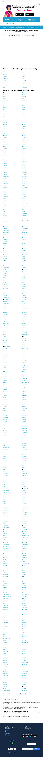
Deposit (23, 211)
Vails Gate (25, 628)
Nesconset (5, 443)
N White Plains (7, 438)
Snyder (4, 589)
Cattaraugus (5, 170)
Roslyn (4, 551)
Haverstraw (24, 310)
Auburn (23, 113)
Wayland (4, 653)
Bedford (4, 131)
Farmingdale (24, 252)
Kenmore (5, 356)
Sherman (5, 578)
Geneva (23, 275)
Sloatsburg (5, 587)
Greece (23, 290)
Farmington (5, 254)
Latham (23, 371)
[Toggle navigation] (39, 1)
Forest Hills (5, 82)
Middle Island (5, 415)
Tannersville (24, 614)
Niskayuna (5, 458)
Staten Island (5, 74)
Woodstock (24, 682)
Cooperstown (5, 196)
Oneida (23, 477)
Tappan (4, 617)
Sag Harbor (6, 557)
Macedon (6, 391)
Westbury (5, 666)
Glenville (23, 282)
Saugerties (5, 565)
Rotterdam (5, 553)
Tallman (5, 615)
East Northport (25, 228)
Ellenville (24, 239)
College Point (5, 192)
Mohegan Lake (25, 424)
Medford (4, 410)
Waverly (23, 651)
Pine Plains (5, 505)
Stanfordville (5, 605)
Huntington (5, 334)
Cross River (5, 203)
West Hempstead (25, 658)
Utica (4, 628)
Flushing (24, 72)
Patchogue (5, 492)
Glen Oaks (24, 279)
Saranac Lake (5, 563)
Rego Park (24, 85)
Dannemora (26, 206)
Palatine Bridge (6, 490)
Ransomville (24, 529)
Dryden (23, 217)
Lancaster (24, 369)
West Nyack (24, 660)
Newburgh (24, 454)
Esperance (5, 248)
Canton (23, 163)
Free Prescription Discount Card (11, 727)
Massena (23, 404)
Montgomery (24, 428)
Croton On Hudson (25, 203)
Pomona (23, 510)
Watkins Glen (5, 651)
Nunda (23, 467)
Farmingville (24, 254)
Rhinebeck (5, 535)
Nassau (23, 441)
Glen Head (5, 279)
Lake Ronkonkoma (25, 365)
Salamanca (24, 559)
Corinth (23, 198)
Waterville (5, 649)
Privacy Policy (8, 735)
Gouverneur (5, 286)
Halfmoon (6, 299)
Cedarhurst (5, 172)
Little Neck (24, 380)
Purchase (24, 523)
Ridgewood (25, 82)
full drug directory (28, 693)
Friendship (24, 267)
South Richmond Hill (7, 596)
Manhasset (5, 397)
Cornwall (24, 200)
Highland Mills (5, 319)
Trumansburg (5, 622)
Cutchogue (5, 205)
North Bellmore (25, 460)
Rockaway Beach (6, 542)
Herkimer (24, 314)
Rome (23, 546)
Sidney (4, 581)
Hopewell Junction (6, 329)
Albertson (24, 96)
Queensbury (24, 527)
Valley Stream (24, 632)
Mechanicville (24, 408)
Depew (4, 211)
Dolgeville (5, 215)
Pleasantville (24, 508)
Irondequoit (24, 338)
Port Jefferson (5, 516)
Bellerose (24, 133)
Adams (5, 92)
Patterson (24, 492)
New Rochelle (5, 449)
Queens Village (6, 527)
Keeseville (24, 353)
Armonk (23, 109)
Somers (4, 590)
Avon (4, 116)
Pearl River (24, 494)
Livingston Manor (25, 382)
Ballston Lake (24, 120)
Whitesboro (24, 669)
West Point (5, 662)
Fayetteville (5, 256)
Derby (4, 213)
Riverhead (24, 539)
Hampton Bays (6, 303)
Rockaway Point (6, 544)
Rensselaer (24, 533)
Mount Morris (24, 434)
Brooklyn (5, 71)
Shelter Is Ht (5, 576)
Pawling (4, 494)
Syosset (4, 612)
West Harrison (5, 658)
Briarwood (5, 148)
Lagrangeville (24, 362)
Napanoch (5, 440)
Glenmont (24, 280)
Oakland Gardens (25, 471)
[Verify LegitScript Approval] (12, 742)
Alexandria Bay (6, 100)
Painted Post (26, 488)
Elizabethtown (5, 239)
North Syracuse (6, 463)
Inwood (4, 338)
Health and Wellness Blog (29, 729)
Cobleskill (24, 189)
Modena (4, 424)
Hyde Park (5, 336)
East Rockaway (25, 232)
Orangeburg (5, 480)
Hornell (23, 329)
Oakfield (4, 471)
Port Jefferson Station (26, 516)
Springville (24, 601)
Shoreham (24, 579)
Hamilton (5, 301)
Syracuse (24, 83)
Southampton (24, 598)
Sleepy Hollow (5, 585)
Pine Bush (24, 503)
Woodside (5, 682)
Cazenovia (24, 170)
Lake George (5, 363)
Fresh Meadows (6, 267)
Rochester (5, 76)
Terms (6, 731)
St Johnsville (5, 603)
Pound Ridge (24, 521)
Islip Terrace (5, 344)
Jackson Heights (6, 78)
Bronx (4, 72)
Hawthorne (5, 312)
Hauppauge (5, 310)
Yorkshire (24, 688)
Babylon (25, 117)
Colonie (23, 192)
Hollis (4, 325)
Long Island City (6, 85)
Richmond (5, 537)
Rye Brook (24, 555)
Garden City (5, 271)
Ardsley (4, 109)
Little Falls (5, 380)
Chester (4, 181)
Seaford (4, 572)
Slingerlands (24, 585)
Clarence (4, 185)
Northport (5, 465)
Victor (4, 636)
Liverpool (5, 382)
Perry (4, 499)
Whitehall (5, 669)
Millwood (5, 423)
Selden (23, 572)
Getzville (4, 277)
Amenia (23, 102)
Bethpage (24, 137)
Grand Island (5, 288)
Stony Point (24, 609)
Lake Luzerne (24, 363)
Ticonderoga (24, 618)
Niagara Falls (24, 456)
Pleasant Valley (6, 508)
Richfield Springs (25, 535)
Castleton (24, 167)
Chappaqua (24, 178)
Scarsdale (5, 567)
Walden (23, 638)
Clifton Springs (25, 187)
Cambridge (5, 159)
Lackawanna (5, 362)
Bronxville (24, 152)
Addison (23, 92)
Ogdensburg (24, 473)
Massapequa (24, 402)
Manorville (5, 399)
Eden (4, 237)
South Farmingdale (25, 592)
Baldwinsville (5, 120)
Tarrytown (24, 617)
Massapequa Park (6, 404)
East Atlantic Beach (25, 220)
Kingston (5, 359)
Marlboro (24, 401)
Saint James (5, 559)
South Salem (24, 596)
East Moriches (5, 228)
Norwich (4, 467)
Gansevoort (26, 269)
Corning (4, 200)
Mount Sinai (5, 435)
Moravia (4, 432)
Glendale (4, 280)
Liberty (23, 376)
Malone (4, 393)
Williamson (5, 673)
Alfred (23, 100)
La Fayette (25, 360)
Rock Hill (24, 540)
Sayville (23, 565)
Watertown (24, 647)
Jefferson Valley (25, 348)
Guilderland (24, 297)
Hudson (4, 332)
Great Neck (25, 87)
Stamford (24, 603)
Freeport (23, 265)
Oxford (4, 486)
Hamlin (23, 301)
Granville (24, 288)
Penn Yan (24, 497)
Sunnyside (24, 611)
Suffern (4, 611)
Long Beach (5, 385)
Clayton (23, 185)
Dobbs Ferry (24, 213)
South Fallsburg (6, 592)
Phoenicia (24, 501)
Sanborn (23, 561)
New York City (5, 452)
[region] (21, 51)
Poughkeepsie (24, 519)
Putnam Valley (5, 525)
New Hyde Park (6, 447)
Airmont (4, 94)
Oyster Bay (24, 486)
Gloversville (5, 284)
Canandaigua (24, 161)
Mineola (23, 423)
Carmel (23, 165)
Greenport (5, 293)
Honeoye (24, 325)
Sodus (23, 589)
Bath (4, 126)
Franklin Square (6, 263)
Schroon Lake (24, 568)
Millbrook (24, 419)
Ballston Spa (5, 122)
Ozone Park (5, 488)
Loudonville (5, 387)
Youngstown (24, 690)
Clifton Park (5, 187)
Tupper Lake (24, 624)
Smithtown (24, 587)
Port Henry (24, 514)
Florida (23, 258)
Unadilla (6, 626)
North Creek (24, 462)
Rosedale (24, 550)
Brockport (24, 150)
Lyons (23, 389)
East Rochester (6, 232)
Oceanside (5, 473)
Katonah (6, 354)
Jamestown (5, 348)
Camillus (4, 161)
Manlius (23, 397)
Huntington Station (25, 334)
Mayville (4, 408)
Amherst (4, 103)
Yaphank (25, 686)
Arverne (4, 111)
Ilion (24, 336)
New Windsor (5, 451)
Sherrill (23, 578)
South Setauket (6, 598)
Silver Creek (24, 581)
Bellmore (5, 135)
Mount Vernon (25, 435)
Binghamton (24, 139)
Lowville (23, 387)
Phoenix (4, 503)
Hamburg (24, 299)
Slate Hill (24, 583)
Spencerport (24, 600)
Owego (23, 484)
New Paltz (24, 447)
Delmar (23, 209)
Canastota (5, 163)
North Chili (5, 462)
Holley (23, 323)
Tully (4, 624)
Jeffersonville (5, 350)
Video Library (26, 732)
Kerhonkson (24, 356)
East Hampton (25, 224)
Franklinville (24, 263)
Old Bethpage (5, 475)
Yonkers (4, 80)
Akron (23, 94)
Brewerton (24, 144)
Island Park (24, 340)
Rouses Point (24, 553)
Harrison (4, 307)
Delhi (4, 209)
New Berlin (24, 443)
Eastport (23, 235)
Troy (23, 620)
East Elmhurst (24, 223)
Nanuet (23, 437)
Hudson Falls (24, 332)
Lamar (4, 369)
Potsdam (5, 519)
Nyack (4, 469)
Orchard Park (24, 480)
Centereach (5, 174)
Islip (23, 342)
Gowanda (24, 286)
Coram (4, 198)
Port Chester (24, 512)
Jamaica (24, 74)
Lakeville (4, 367)
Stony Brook (5, 609)
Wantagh (5, 642)
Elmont (4, 245)
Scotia (4, 570)
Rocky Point (5, 546)
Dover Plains (5, 217)
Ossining (4, 482)
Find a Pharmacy (27, 727)
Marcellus (24, 399)
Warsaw (23, 644)
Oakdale (25, 469)
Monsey (23, 426)
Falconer (23, 250)
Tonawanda (5, 620)
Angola (23, 105)
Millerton (24, 421)
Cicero (23, 183)
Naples (23, 440)
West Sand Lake (25, 662)
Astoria (24, 78)
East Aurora (5, 223)
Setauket (24, 574)
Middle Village (24, 415)
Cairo (25, 156)
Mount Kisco (5, 434)
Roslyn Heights (25, 551)
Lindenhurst (24, 378)
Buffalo (24, 76)
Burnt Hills (5, 155)
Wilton (4, 677)
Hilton (23, 319)
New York (24, 71)
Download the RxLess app (27, 734)
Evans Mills (24, 248)
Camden (23, 159)
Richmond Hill (25, 537)
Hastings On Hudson (26, 308)
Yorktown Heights (6, 690)
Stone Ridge (24, 607)
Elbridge (23, 237)
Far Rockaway (5, 252)
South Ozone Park (25, 594)
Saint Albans (24, 557)
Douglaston (24, 215)
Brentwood (5, 144)
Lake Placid (5, 365)
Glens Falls (5, 282)
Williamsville (24, 673)
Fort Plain (24, 262)
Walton (4, 640)
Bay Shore (24, 126)
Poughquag (5, 521)
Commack (5, 194)
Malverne (5, 395)
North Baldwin (5, 460)
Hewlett (4, 316)
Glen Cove (24, 277)
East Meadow (24, 226)
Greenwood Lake (6, 297)
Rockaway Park (25, 542)
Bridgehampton (25, 148)
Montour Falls (24, 430)
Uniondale (24, 626)
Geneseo (4, 275)
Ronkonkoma (5, 548)
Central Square (6, 176)
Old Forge (24, 475)
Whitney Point (25, 671)
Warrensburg (5, 644)
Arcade (23, 107)
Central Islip (24, 174)
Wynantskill (5, 686)
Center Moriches (25, 172)
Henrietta (5, 314)
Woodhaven (5, 680)
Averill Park (24, 114)
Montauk (4, 428)
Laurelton (5, 373)
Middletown (5, 419)
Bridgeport (5, 150)
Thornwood (5, 618)
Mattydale (24, 406)
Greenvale (24, 293)
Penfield (4, 497)
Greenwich (24, 295)
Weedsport (5, 655)
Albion (4, 98)
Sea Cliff (23, 570)
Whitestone (5, 671)
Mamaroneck (24, 395)
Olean (4, 477)
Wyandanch (24, 684)
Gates (23, 273)
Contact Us (7, 734)
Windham (24, 677)
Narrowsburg (5, 441)
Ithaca (23, 344)
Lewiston (4, 376)
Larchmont (5, 371)
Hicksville (24, 316)
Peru (23, 499)
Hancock (23, 303)
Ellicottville (5, 241)
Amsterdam (5, 105)
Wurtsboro (5, 684)
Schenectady (5, 568)
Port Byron (5, 512)
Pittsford (24, 505)
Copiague (24, 196)
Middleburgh (5, 417)
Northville (24, 465)
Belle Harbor (5, 133)
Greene (4, 291)
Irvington (5, 340)
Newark (23, 452)
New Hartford (24, 445)
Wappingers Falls (25, 642)
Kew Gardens (5, 357)
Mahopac (24, 391)
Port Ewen (5, 514)
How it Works (7, 728)
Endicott (4, 246)
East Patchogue (6, 230)
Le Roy (4, 374)
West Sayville (5, 664)
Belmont (4, 137)
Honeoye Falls (5, 327)
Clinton (4, 189)
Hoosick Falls (24, 327)
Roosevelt (24, 548)
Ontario (23, 479)
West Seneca (24, 664)
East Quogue (24, 230)
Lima (4, 378)
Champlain (5, 178)
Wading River (7, 638)
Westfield (24, 666)
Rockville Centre (25, 544)
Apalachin (5, 107)
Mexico (23, 413)
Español (6, 738)
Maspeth (4, 402)
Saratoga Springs (25, 563)
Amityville (24, 103)
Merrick (4, 413)
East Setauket (5, 234)
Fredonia (4, 265)
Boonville (24, 142)
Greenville (5, 295)
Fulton (4, 269)
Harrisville (24, 307)
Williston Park (5, 675)
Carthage (5, 167)
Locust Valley (24, 384)
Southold (5, 600)
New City (4, 445)
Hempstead (24, 312)
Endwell (23, 246)
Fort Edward (5, 262)
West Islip (5, 660)
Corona (4, 83)
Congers (23, 194)
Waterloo (5, 647)
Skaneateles (5, 583)
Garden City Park (25, 271)
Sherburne (24, 576)
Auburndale (5, 114)
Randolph (6, 529)
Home (4, 23)
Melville (4, 412)
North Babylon (25, 458)
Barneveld (5, 124)
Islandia (4, 342)
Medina (23, 410)
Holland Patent (6, 323)
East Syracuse (24, 234)
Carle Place (5, 165)
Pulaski (4, 523)
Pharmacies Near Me (28, 728)
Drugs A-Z (26, 726)
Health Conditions (27, 730)
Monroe (4, 426)
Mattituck (5, 406)
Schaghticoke (24, 567)
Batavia (23, 124)
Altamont (5, 102)
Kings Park (24, 357)
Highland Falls (25, 318)
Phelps (4, 501)
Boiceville (5, 142)
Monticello (5, 430)
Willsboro (24, 675)
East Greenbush (6, 224)
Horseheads (5, 330)
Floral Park (5, 258)
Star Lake (24, 605)
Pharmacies (8, 23)
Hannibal (4, 305)
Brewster (5, 146)
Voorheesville (24, 636)
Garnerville (5, 273)
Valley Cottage (5, 632)
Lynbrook (5, 389)
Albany (4, 87)
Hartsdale (5, 308)
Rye (4, 555)
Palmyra (23, 490)
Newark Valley (5, 454)
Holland (23, 321)
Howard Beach (25, 330)
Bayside (23, 128)
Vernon (4, 634)
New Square (24, 449)
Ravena (4, 531)
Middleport (24, 417)
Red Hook (24, 531)
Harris (23, 305)
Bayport (4, 128)
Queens (25, 525)
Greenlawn (24, 291)
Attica (4, 113)
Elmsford (24, 245)
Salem (4, 561)
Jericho (23, 350)
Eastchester (5, 235)
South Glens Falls (6, 594)
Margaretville (5, 401)
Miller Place (5, 421)
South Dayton (24, 590)
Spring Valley (5, 601)
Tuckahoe (24, 622)
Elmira (23, 243)
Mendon (23, 412)
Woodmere (24, 680)
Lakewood (24, 367)
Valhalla (23, 630)
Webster (23, 653)
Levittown (24, 374)
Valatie (4, 630)
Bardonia (24, 122)
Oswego (23, 482)
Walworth (24, 640)
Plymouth (5, 510)
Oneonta (4, 479)
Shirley (4, 579)
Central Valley (24, 176)
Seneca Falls (5, 574)
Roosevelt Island (6, 550)
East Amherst (6, 221)
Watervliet (24, 649)
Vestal (23, 634)
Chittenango (5, 183)
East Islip (4, 226)
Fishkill (23, 256)
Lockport (4, 384)
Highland (5, 318)
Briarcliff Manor (25, 146)
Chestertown (24, 181)
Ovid (4, 484)
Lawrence (24, 373)
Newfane (4, 456)
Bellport (23, 135)
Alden (23, 98)
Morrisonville (24, 432)
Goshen (23, 284)
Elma (23, 241)
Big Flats (4, 139)
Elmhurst (24, 80)
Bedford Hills (24, 131)
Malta (23, 393)
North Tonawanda (25, 463)
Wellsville (24, 655)
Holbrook (5, 321)
